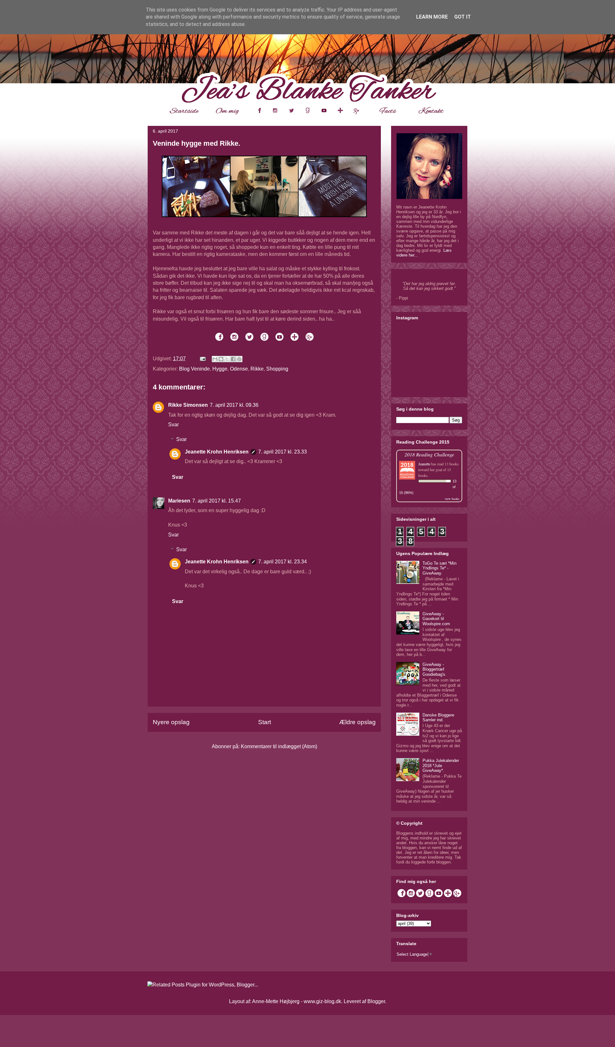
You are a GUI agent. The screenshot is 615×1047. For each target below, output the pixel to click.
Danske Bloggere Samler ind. (438, 718)
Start (264, 722)
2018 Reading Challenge (429, 454)
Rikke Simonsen (188, 405)
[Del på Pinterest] (239, 359)
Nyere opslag (171, 722)
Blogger (376, 1001)
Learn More (432, 17)
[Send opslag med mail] (202, 358)
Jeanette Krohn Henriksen (217, 451)
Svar (173, 424)
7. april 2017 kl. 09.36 (234, 405)
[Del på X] (227, 359)
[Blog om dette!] (221, 359)
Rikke (257, 369)
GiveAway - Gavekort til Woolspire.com (436, 618)
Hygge (219, 369)
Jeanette (424, 463)
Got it (462, 17)
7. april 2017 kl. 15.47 (216, 500)
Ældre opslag (357, 722)
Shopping (277, 369)
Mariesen (179, 500)
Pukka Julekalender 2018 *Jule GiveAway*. (440, 765)
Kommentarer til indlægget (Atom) (279, 746)
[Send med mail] (215, 359)
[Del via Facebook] (233, 359)
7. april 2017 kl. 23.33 (282, 451)
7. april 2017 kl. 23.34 (282, 561)
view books (452, 498)
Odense (239, 369)
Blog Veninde (194, 369)
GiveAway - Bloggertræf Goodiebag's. (434, 669)
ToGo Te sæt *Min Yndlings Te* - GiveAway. (439, 568)
